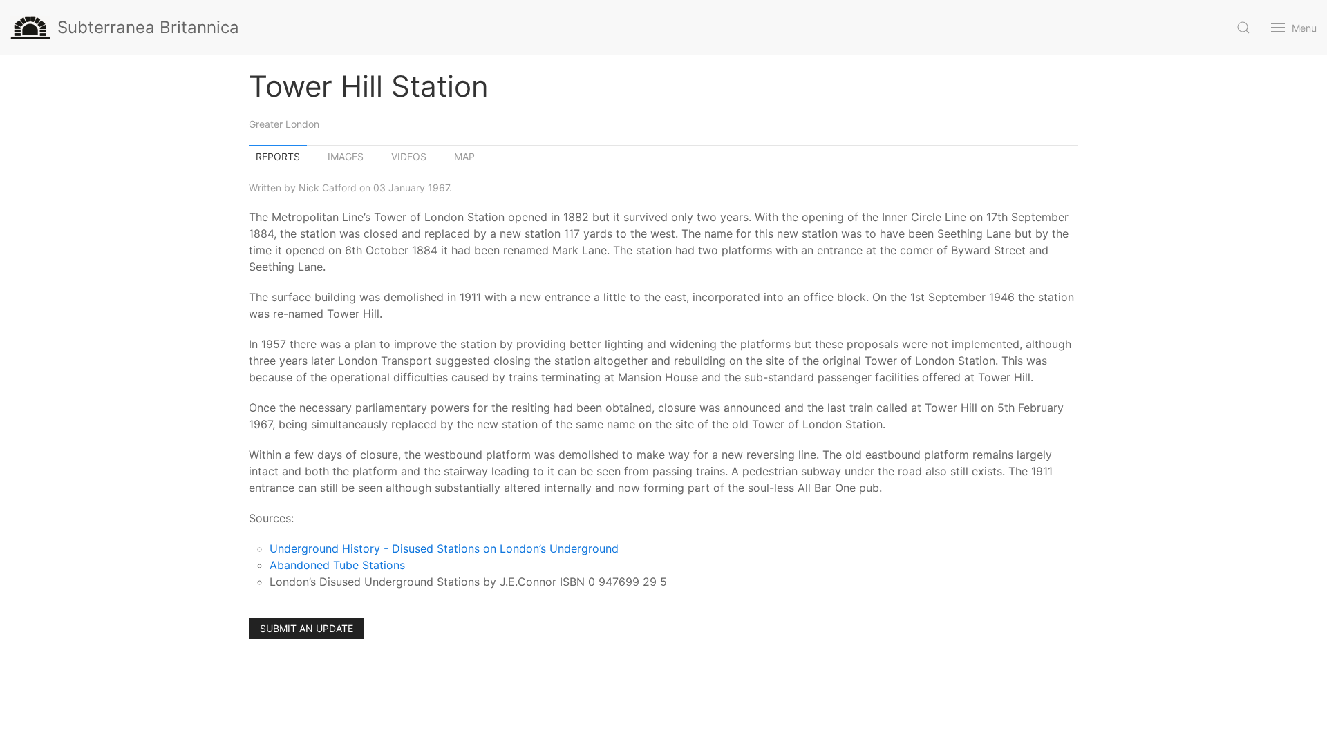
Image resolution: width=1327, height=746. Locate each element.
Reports (278, 156)
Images (346, 156)
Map (464, 156)
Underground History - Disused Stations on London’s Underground (444, 548)
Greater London (284, 124)
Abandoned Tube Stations (337, 565)
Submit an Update (306, 628)
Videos (408, 156)
